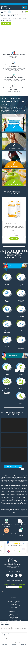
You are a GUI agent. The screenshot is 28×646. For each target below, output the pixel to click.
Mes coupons (14, 607)
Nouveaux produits (14, 614)
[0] (26, 11)
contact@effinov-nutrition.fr (13, 566)
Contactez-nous (14, 617)
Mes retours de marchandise (14, 601)
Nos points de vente (14, 615)
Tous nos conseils (11, 466)
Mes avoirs (14, 602)
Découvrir (6, 22)
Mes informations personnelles (14, 605)
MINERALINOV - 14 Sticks (14, 223)
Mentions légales (14, 618)
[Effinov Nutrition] (6, 7)
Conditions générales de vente (14, 620)
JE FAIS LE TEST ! (14, 4)
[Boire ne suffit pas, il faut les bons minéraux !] (18, 31)
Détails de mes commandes (14, 599)
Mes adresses (14, 604)
